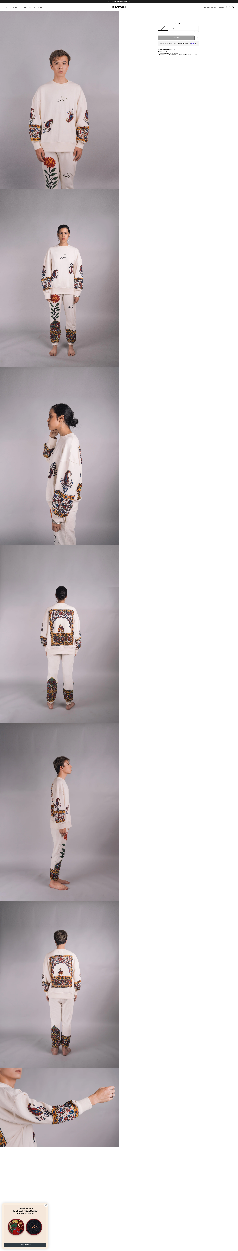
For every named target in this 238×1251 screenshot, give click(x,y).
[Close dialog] (139, 612)
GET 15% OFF (119, 635)
